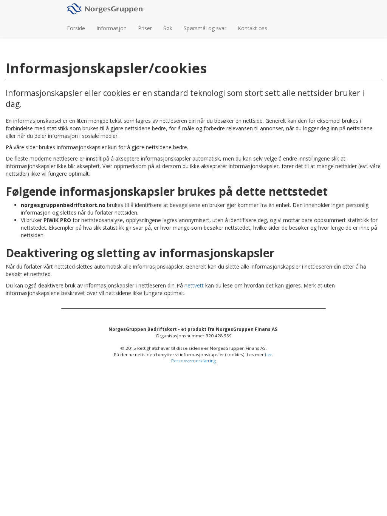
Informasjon (111, 28)
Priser (145, 28)
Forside (76, 28)
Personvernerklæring (193, 360)
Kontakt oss (252, 28)
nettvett (194, 285)
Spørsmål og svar (205, 28)
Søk (167, 28)
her (268, 354)
